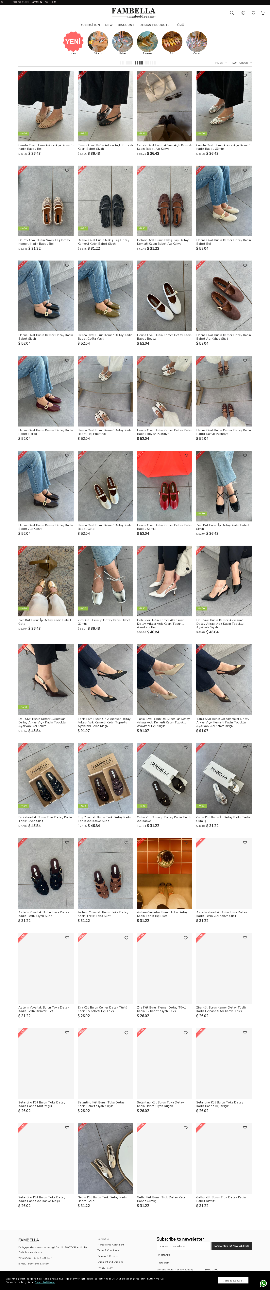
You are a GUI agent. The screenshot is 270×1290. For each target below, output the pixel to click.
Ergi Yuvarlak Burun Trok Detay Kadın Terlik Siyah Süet (45, 819)
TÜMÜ (179, 25)
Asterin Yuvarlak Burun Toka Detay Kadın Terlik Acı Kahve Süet (221, 914)
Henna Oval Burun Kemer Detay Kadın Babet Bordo (45, 432)
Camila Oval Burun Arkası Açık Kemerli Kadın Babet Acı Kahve (164, 147)
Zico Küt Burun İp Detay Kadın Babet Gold (44, 622)
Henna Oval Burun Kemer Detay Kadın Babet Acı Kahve (45, 527)
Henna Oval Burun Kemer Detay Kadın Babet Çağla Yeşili (105, 336)
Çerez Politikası (45, 1282)
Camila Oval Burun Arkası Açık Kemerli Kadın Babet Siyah (105, 147)
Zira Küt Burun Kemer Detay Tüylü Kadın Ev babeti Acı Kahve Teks (221, 1009)
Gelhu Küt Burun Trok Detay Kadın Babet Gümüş (162, 1199)
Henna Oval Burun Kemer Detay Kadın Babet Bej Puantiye (105, 432)
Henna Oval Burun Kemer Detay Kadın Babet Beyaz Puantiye (164, 432)
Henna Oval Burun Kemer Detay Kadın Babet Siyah (45, 336)
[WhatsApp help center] (262, 1282)
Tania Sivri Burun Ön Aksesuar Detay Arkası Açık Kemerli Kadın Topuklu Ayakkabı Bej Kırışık (163, 722)
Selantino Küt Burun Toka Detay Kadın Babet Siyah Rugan (160, 1104)
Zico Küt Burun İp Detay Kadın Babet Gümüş (104, 622)
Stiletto (98, 53)
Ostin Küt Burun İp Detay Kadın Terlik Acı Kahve (164, 819)
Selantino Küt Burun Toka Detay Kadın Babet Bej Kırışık (219, 1104)
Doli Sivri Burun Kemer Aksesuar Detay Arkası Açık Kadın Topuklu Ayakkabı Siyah (220, 623)
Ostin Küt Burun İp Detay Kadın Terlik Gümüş (223, 819)
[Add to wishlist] (67, 76)
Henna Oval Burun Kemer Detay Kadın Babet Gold (105, 527)
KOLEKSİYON (90, 25)
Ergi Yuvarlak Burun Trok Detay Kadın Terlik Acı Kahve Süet (104, 819)
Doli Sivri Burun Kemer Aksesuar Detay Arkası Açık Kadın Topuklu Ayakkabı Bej (160, 623)
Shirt (172, 53)
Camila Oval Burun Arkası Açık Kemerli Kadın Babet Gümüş (223, 147)
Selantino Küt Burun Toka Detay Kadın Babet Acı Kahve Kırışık (41, 1199)
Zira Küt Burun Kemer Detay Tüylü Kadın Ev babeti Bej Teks (102, 1009)
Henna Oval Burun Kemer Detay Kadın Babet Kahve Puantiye (223, 432)
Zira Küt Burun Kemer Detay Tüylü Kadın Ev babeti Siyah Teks (162, 1009)
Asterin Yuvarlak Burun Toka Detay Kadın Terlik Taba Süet (103, 914)
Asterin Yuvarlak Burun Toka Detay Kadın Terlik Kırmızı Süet (43, 1009)
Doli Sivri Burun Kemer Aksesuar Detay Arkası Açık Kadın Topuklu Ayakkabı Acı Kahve (42, 722)
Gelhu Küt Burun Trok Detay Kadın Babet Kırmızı (221, 1199)
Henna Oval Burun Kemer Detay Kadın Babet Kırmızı (164, 527)
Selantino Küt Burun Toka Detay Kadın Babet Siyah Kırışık (101, 1104)
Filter (219, 62)
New (73, 53)
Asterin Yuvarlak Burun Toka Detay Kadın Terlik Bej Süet (162, 914)
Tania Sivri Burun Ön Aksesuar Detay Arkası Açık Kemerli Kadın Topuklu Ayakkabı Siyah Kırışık (104, 722)
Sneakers (147, 53)
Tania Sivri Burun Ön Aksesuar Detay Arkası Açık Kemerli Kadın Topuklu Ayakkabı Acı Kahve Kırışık (222, 722)
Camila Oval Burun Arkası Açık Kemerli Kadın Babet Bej (46, 147)
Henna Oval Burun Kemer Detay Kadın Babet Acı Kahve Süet (223, 336)
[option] (73, 45)
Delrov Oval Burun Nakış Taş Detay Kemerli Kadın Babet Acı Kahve (163, 241)
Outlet (196, 53)
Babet (122, 53)
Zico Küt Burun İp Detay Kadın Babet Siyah (222, 527)
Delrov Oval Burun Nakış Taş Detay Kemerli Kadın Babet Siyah (103, 241)
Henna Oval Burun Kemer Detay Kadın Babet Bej (223, 241)
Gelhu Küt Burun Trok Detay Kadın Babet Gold (102, 1199)
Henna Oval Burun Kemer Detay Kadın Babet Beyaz (164, 336)
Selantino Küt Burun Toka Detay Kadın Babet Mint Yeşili (41, 1104)
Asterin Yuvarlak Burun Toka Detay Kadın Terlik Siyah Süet (43, 914)
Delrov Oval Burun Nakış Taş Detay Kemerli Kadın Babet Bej (44, 241)
